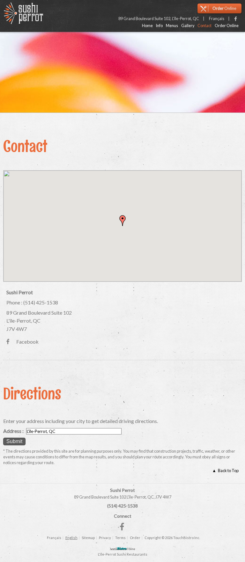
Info (159, 25)
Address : (13, 431)
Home (147, 25)
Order (135, 538)
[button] (122, 221)
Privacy (105, 538)
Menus (172, 25)
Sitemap (88, 538)
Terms (120, 538)
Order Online (227, 25)
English (71, 538)
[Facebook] (236, 19)
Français (54, 538)
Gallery (187, 25)
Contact (204, 25)
